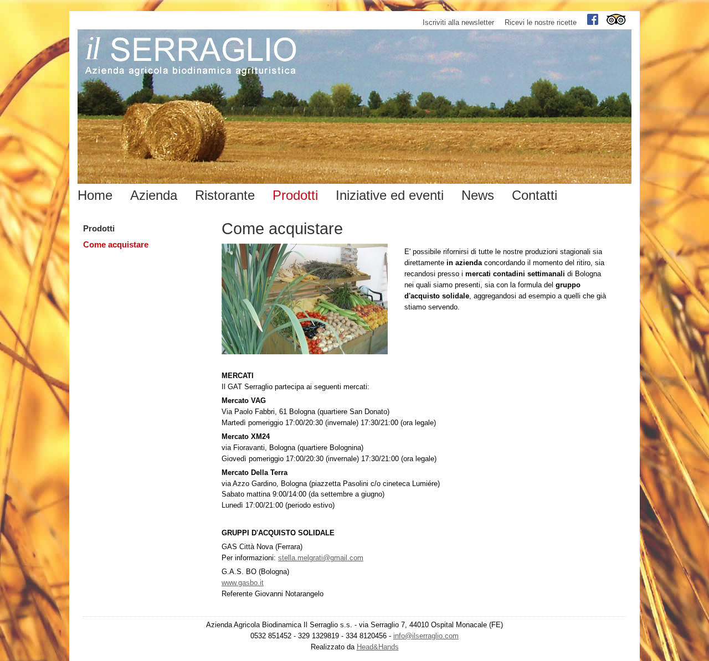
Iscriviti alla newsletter (458, 22)
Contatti (534, 195)
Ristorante (225, 195)
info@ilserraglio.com (426, 636)
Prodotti (99, 228)
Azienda (153, 195)
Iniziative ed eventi (390, 195)
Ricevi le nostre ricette (541, 22)
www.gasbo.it (243, 583)
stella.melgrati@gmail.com (320, 558)
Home (95, 195)
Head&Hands (378, 647)
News (477, 195)
